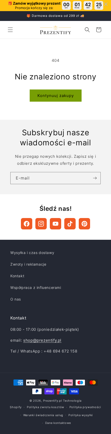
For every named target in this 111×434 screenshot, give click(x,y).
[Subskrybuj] (94, 178)
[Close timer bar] (106, 4)
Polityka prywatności (85, 407)
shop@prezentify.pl (42, 340)
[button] (10, 29)
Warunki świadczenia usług (43, 415)
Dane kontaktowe (58, 423)
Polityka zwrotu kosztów (45, 407)
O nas (15, 299)
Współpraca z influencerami (35, 287)
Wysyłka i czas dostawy (32, 252)
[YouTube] (55, 223)
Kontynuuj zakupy (55, 95)
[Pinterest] (84, 223)
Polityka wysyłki (80, 415)
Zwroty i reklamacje (28, 264)
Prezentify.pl (52, 400)
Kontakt (17, 276)
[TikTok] (70, 223)
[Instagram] (41, 223)
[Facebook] (26, 223)
